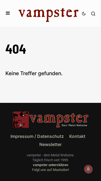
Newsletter (50, 144)
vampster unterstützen (50, 165)
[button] (7, 13)
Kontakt (77, 136)
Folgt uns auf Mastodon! (50, 170)
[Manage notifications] (88, 169)
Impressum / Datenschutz (37, 136)
